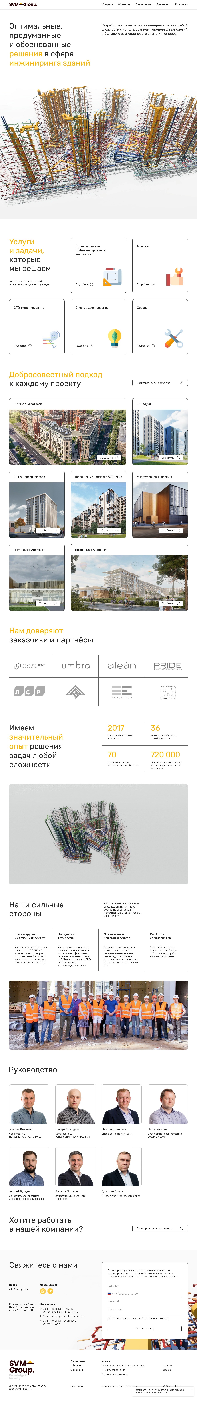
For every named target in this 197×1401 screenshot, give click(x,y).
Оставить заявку (145, 1328)
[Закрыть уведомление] (191, 1388)
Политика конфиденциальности (119, 1386)
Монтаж (167, 1365)
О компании (143, 4)
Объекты (124, 4)
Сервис (167, 1369)
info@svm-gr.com (18, 1289)
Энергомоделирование (114, 1374)
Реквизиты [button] (77, 1386)
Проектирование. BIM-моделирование (123, 1365)
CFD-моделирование (113, 1369)
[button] (67, 431)
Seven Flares (173, 1386)
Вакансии (163, 4)
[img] (43, 1291)
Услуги (106, 4)
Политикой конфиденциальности (149, 1318)
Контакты (181, 4)
